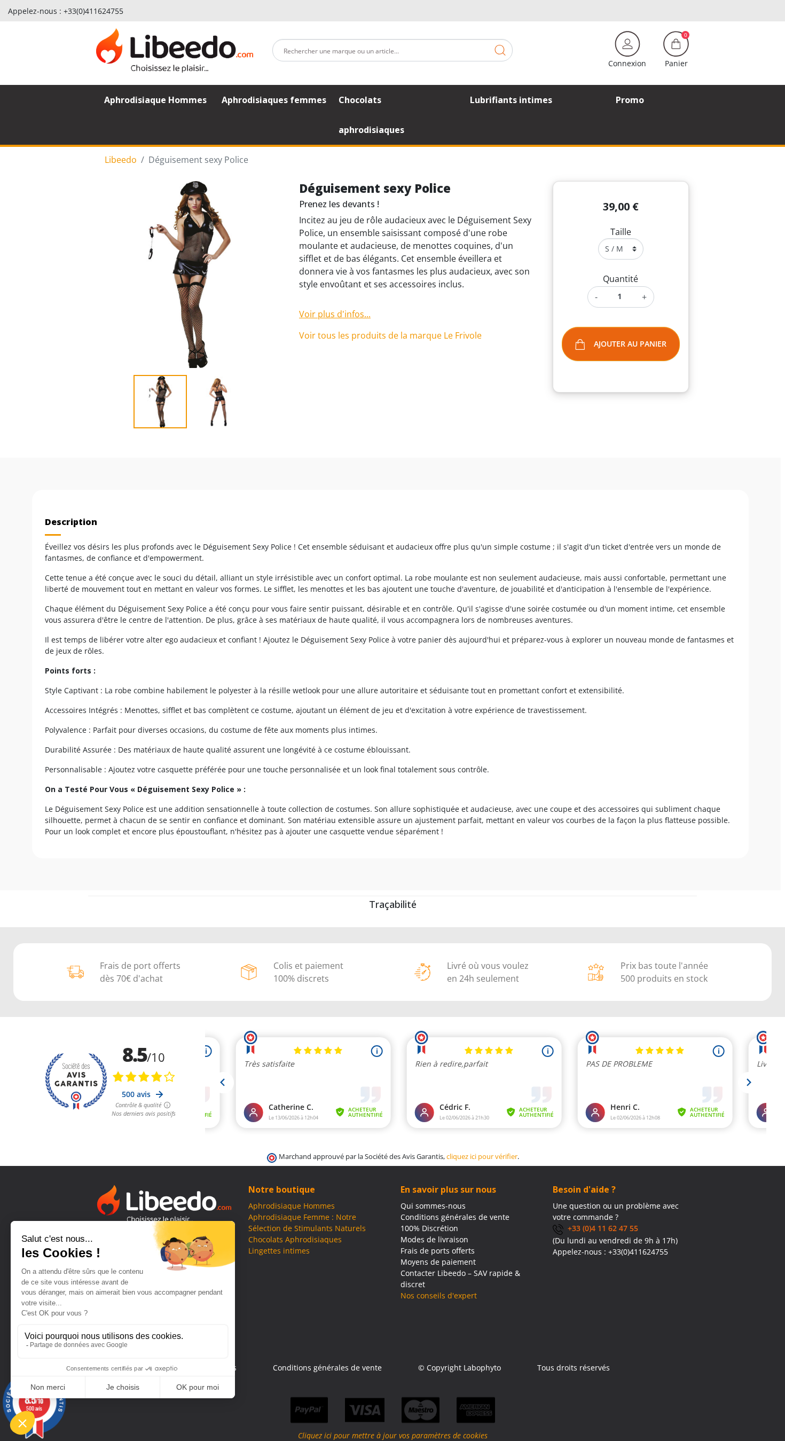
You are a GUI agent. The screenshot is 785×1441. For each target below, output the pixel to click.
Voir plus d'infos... (335, 314)
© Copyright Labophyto (459, 1367)
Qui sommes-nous (433, 1206)
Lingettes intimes (279, 1251)
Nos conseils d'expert (439, 1295)
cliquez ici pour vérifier (481, 1156)
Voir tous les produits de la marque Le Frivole (390, 335)
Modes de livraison (434, 1239)
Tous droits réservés (573, 1367)
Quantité (620, 279)
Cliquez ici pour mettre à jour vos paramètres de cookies (393, 1435)
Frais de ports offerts (438, 1251)
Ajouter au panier (630, 344)
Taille (620, 232)
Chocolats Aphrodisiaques (295, 1239)
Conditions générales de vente (455, 1217)
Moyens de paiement (438, 1262)
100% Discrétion (429, 1228)
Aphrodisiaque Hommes (291, 1206)
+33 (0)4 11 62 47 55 (600, 1228)
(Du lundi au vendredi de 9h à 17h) (615, 1240)
